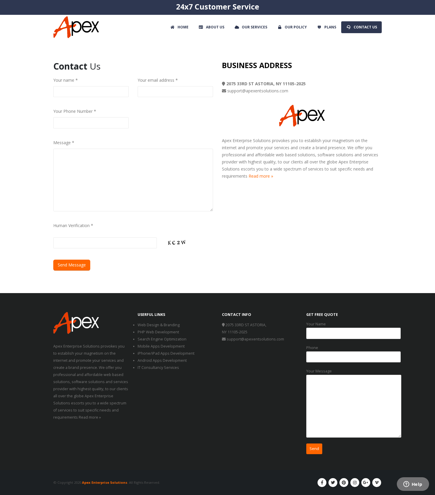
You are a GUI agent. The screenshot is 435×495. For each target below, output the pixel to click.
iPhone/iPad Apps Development (166, 353)
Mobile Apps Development (161, 346)
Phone (312, 347)
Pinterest (343, 482)
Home (183, 27)
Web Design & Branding (159, 324)
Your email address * (158, 80)
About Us (215, 27)
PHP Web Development (158, 332)
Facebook (322, 482)
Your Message (319, 371)
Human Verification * (73, 225)
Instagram (354, 482)
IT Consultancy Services (158, 367)
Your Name (316, 324)
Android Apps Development (162, 360)
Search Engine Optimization (162, 339)
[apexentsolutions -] (76, 27)
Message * (63, 142)
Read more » (261, 176)
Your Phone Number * (74, 111)
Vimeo (376, 482)
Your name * (65, 80)
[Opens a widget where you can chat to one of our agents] (413, 484)
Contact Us (365, 27)
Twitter (332, 482)
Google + (365, 482)
